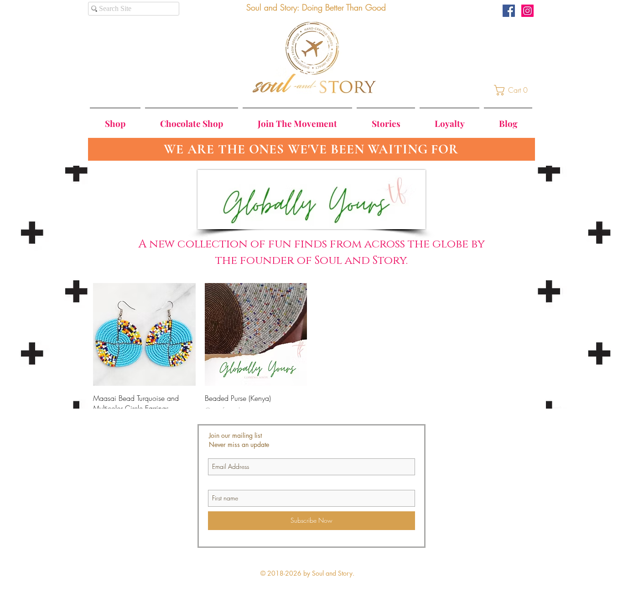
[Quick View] (144, 334)
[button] (513, 90)
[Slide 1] (303, 139)
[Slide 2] (312, 139)
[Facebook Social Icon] (509, 11)
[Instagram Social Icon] (527, 11)
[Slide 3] (320, 139)
